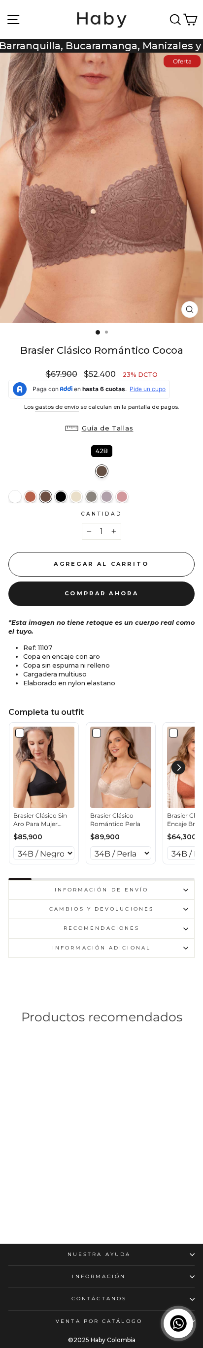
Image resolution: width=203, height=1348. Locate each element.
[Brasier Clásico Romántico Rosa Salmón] (122, 496)
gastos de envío (57, 406)
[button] (101, 428)
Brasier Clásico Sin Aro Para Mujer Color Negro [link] (40, 820)
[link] (43, 767)
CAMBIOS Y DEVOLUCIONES (101, 909)
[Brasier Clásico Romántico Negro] (61, 496)
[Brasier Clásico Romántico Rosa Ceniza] (106, 496)
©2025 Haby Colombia (101, 1340)
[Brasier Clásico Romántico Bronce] (30, 496)
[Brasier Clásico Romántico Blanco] (15, 496)
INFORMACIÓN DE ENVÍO (102, 890)
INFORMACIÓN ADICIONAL (101, 948)
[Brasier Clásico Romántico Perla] (76, 496)
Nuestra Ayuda (99, 1254)
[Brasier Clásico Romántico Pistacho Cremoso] (91, 496)
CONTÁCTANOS (99, 1298)
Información (99, 1276)
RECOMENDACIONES (101, 928)
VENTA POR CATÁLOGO (99, 1321)
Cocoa (101, 471)
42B (102, 450)
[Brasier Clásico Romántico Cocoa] (45, 496)
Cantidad (102, 514)
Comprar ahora (101, 593)
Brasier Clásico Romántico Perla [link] (115, 819)
